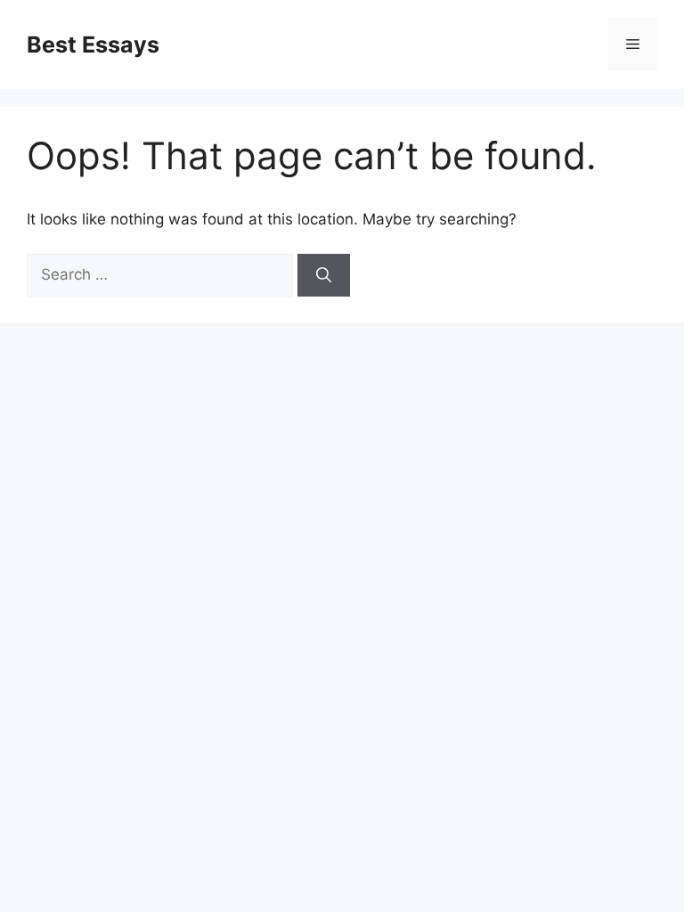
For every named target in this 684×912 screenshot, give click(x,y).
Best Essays (93, 44)
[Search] (323, 275)
